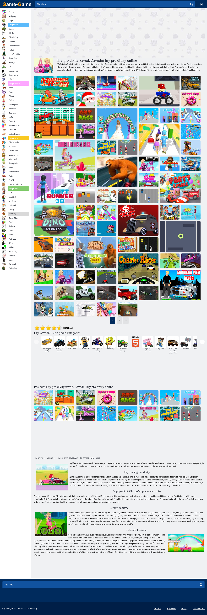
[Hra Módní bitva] (148, 115)
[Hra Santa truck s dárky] (127, 293)
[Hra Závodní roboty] (191, 83)
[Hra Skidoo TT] (85, 309)
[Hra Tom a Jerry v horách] (43, 309)
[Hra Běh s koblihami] (191, 99)
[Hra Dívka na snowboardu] (191, 147)
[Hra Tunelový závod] (180, 236)
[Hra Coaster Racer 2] (85, 83)
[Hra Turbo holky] (127, 147)
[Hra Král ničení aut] (127, 99)
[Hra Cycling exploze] (170, 212)
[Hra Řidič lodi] (85, 228)
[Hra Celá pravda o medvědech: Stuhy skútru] (106, 196)
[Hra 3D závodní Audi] (64, 260)
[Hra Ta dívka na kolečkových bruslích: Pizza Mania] (85, 180)
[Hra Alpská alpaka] (64, 244)
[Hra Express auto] (148, 196)
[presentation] (36, 342)
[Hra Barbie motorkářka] (148, 164)
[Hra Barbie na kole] (75, 155)
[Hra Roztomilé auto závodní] (148, 180)
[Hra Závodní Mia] (85, 212)
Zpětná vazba (199, 608)
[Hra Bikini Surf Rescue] (191, 131)
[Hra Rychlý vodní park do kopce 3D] (43, 147)
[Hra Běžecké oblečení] (170, 164)
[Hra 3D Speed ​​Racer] (127, 309)
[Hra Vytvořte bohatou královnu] (191, 115)
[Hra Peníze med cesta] (159, 139)
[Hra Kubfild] (85, 196)
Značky (184, 608)
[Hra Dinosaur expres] (54, 220)
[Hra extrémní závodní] (106, 277)
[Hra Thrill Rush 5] (127, 83)
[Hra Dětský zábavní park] (106, 99)
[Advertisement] (76, 32)
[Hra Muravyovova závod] (85, 115)
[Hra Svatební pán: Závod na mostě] (117, 123)
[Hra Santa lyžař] (85, 99)
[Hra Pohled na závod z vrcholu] (180, 285)
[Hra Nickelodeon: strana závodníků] (180, 188)
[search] (191, 4)
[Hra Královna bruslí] (191, 212)
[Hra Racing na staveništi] (43, 293)
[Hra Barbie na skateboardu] (85, 131)
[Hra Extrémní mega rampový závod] (43, 244)
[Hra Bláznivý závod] (54, 91)
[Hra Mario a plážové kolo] (43, 277)
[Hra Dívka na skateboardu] (127, 196)
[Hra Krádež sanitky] (138, 220)
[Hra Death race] (148, 293)
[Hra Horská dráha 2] (106, 309)
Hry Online (171, 608)
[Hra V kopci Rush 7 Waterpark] (106, 83)
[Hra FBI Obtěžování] (148, 244)
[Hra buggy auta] (85, 293)
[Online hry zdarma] (17, 4)
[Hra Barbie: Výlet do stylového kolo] (64, 277)
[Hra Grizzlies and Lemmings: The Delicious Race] (96, 252)
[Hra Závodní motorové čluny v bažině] (170, 260)
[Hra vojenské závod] (85, 277)
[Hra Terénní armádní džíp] (43, 164)
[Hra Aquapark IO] (191, 164)
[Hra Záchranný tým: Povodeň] (127, 244)
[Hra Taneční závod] (170, 115)
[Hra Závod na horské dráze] (138, 268)
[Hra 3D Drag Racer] (106, 293)
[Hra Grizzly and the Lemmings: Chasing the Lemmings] (117, 172)
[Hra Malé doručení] (54, 123)
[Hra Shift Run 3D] (54, 188)
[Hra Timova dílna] (106, 147)
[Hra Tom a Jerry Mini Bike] (64, 309)
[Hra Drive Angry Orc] (64, 293)
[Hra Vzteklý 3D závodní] (43, 260)
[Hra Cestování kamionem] (159, 91)
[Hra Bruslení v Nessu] (106, 228)
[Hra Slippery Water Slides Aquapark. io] (106, 212)
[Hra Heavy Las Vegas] (191, 260)
